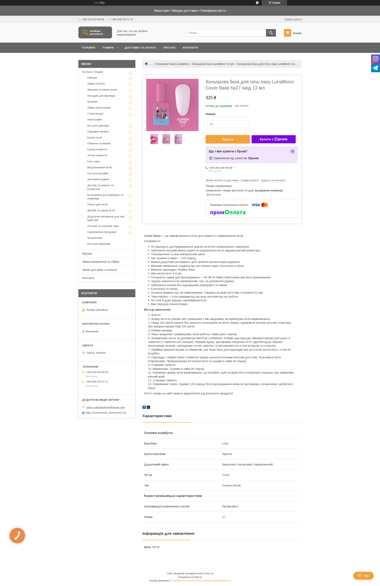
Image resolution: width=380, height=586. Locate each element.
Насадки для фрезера (101, 95)
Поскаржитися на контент (185, 580)
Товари (108, 47)
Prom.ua (208, 573)
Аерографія (94, 119)
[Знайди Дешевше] (95, 37)
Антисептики (94, 237)
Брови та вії (94, 137)
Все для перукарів (98, 243)
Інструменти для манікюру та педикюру (105, 196)
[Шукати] (271, 33)
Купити (227, 139)
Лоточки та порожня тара (103, 226)
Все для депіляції (98, 125)
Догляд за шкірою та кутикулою (100, 187)
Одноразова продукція (101, 231)
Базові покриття (97, 149)
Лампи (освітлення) (99, 107)
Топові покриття (97, 155)
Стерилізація (95, 113)
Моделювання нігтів (99, 167)
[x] (148, 407)
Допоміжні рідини (98, 179)
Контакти (190, 47)
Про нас (169, 47)
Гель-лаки (93, 161)
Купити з (267, 139)
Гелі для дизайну (97, 173)
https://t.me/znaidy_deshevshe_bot (106, 412)
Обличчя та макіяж (99, 143)
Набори (92, 77)
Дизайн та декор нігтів (101, 210)
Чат (366, 575)
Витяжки (92, 101)
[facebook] (144, 407)
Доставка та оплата (140, 47)
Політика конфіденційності (216, 580)
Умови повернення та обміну (101, 261)
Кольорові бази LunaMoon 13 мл (213, 64)
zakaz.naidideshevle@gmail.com (105, 407)
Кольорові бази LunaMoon (172, 64)
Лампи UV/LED (96, 83)
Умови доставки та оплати (99, 269)
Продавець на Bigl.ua (190, 577)
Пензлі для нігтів (97, 204)
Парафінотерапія (98, 131)
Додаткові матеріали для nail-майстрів (106, 218)
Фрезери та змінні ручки (102, 89)
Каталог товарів (92, 71)
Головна (88, 47)
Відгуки (87, 253)
